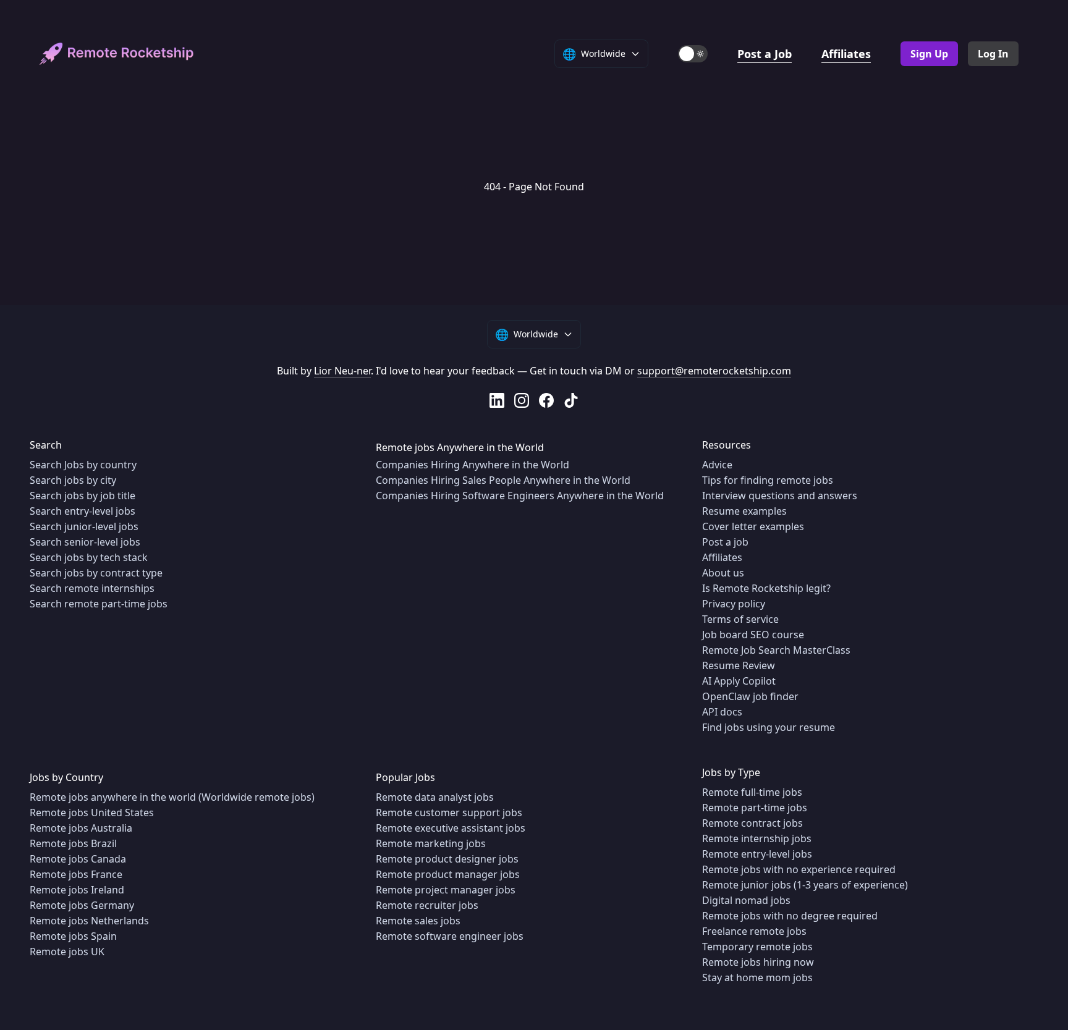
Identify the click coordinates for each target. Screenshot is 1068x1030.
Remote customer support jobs (449, 812)
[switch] (693, 53)
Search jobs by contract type (96, 573)
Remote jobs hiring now (758, 962)
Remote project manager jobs (445, 890)
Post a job (725, 542)
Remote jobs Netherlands (89, 920)
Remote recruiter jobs (427, 905)
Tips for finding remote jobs (767, 480)
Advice (717, 464)
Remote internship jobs (757, 838)
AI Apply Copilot (739, 681)
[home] (117, 54)
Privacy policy (733, 603)
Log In (993, 54)
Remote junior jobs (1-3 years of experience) (805, 885)
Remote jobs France (76, 874)
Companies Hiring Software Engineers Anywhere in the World (520, 495)
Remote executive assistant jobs (450, 828)
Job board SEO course (753, 634)
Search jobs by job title (82, 495)
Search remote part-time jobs (98, 603)
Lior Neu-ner (342, 371)
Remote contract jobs (752, 823)
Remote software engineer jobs (449, 936)
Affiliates (846, 53)
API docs (722, 712)
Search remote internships (92, 588)
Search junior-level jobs (84, 526)
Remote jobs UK (67, 951)
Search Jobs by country (83, 464)
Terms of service (740, 619)
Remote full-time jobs (752, 792)
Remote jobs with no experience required (799, 869)
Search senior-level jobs (85, 542)
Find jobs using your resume (768, 727)
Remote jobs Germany (82, 905)
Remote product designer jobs (447, 859)
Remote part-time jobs (754, 807)
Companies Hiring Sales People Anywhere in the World (503, 480)
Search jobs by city (73, 480)
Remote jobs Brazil (73, 843)
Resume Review (738, 665)
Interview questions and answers (779, 495)
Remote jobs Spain (73, 936)
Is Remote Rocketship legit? (766, 588)
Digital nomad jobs (746, 900)
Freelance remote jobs (754, 931)
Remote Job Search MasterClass (776, 650)
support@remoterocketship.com (714, 371)
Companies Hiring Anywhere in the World (472, 464)
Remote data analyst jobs (435, 797)
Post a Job (764, 53)
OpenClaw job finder (750, 696)
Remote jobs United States (92, 812)
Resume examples (744, 511)
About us (723, 573)
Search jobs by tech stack (89, 557)
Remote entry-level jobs (757, 854)
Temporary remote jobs (757, 946)
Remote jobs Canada (78, 859)
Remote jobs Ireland (77, 890)
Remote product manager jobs (448, 874)
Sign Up (929, 54)
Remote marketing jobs (431, 843)
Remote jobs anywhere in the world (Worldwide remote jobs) (172, 797)
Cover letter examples (753, 526)
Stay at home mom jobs (757, 977)
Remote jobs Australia (81, 828)
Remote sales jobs (418, 920)
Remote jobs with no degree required (790, 915)
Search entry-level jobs (82, 511)
